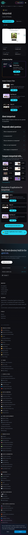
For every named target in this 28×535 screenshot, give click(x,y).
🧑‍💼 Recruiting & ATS (5, 484)
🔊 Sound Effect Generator (6, 382)
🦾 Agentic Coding (4, 418)
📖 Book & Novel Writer (5, 396)
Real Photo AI (13, 94)
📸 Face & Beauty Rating (6, 340)
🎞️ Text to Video (4, 364)
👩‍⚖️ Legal (2, 482)
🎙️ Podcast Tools (4, 380)
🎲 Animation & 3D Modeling (6, 332)
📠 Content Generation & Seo (6, 398)
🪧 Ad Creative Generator (6, 456)
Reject (8, 531)
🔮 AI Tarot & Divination (5, 506)
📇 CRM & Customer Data (6, 458)
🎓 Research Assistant (5, 498)
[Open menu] (25, 2)
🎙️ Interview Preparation (5, 480)
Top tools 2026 (4, 291)
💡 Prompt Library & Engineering (7, 408)
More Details (17, 74)
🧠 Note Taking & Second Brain (7, 442)
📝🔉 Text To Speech (5, 384)
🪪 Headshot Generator (5, 344)
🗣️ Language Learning (5, 518)
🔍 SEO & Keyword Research (6, 466)
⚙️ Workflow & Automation (6, 450)
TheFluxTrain (16, 65)
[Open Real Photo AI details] (6, 96)
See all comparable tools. (6, 182)
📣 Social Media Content (5, 468)
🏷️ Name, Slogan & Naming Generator (8, 404)
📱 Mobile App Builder (5, 424)
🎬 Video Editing (4, 370)
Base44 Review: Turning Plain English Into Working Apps (12, 300)
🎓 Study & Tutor (4, 522)
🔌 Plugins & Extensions (5, 426)
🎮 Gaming (3, 512)
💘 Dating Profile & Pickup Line (7, 508)
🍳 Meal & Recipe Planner (6, 438)
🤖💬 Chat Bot (4, 494)
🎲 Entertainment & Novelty (6, 510)
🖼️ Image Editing (4, 346)
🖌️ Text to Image (4, 356)
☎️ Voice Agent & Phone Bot (6, 388)
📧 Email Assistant (4, 460)
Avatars (14, 6)
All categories (3, 285)
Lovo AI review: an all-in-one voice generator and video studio (13, 307)
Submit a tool (3, 293)
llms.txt (2, 314)
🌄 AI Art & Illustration (5, 330)
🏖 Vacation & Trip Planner (6, 448)
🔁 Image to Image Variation (6, 348)
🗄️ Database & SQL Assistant (6, 422)
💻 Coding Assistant (5, 420)
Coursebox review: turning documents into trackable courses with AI (13, 305)
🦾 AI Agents (3, 436)
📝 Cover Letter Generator (6, 400)
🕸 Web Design (4, 430)
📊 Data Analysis (4, 496)
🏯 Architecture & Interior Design (7, 334)
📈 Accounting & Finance (6, 474)
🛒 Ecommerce (4, 478)
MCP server (3, 318)
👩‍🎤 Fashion (3, 342)
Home (4, 6)
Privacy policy (12, 528)
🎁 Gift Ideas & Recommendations (7, 514)
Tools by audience (4, 289)
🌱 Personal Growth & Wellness (7, 444)
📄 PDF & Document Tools (6, 406)
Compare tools (4, 287)
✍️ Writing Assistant (5, 412)
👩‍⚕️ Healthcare (3, 516)
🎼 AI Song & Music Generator (7, 376)
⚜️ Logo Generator (4, 352)
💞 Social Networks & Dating (6, 520)
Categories (9, 6)
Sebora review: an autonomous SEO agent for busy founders (12, 302)
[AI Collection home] (3, 3)
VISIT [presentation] (15, 71)
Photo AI (12, 104)
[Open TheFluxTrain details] (7, 65)
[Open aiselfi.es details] (6, 86)
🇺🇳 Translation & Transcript (6, 386)
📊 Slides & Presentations (6, 488)
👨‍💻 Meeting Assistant (5, 440)
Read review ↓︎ (19, 21)
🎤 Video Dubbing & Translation (7, 368)
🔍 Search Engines (4, 500)
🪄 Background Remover (5, 338)
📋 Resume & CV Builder (6, 486)
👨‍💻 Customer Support (5, 476)
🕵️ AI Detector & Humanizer (6, 394)
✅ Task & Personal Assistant (6, 446)
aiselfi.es (12, 84)
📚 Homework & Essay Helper (6, 402)
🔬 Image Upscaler (4, 350)
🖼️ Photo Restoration (5, 354)
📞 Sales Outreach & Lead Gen (6, 464)
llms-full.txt (3, 316)
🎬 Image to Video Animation (6, 362)
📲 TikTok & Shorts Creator (6, 366)
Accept (20, 531)
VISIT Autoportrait (8, 21)
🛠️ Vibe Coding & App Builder (7, 428)
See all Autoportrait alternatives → (14, 225)
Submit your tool (6, 262)
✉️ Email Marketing (5, 462)
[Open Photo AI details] (6, 106)
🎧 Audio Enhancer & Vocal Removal (8, 378)
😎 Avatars (3, 336)
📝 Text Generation (4, 410)
